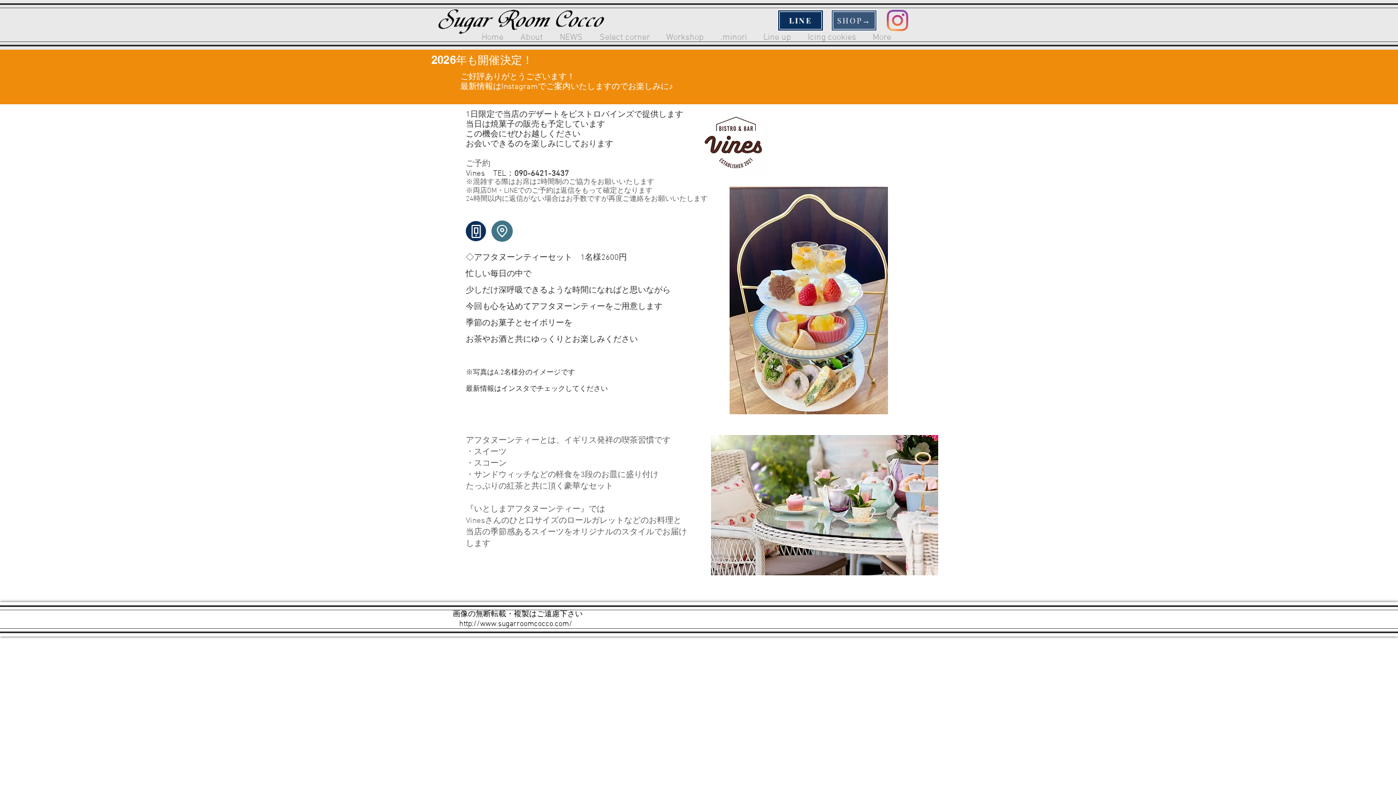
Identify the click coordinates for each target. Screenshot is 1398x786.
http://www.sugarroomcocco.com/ (515, 624)
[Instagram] (897, 20)
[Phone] (476, 231)
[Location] (502, 231)
